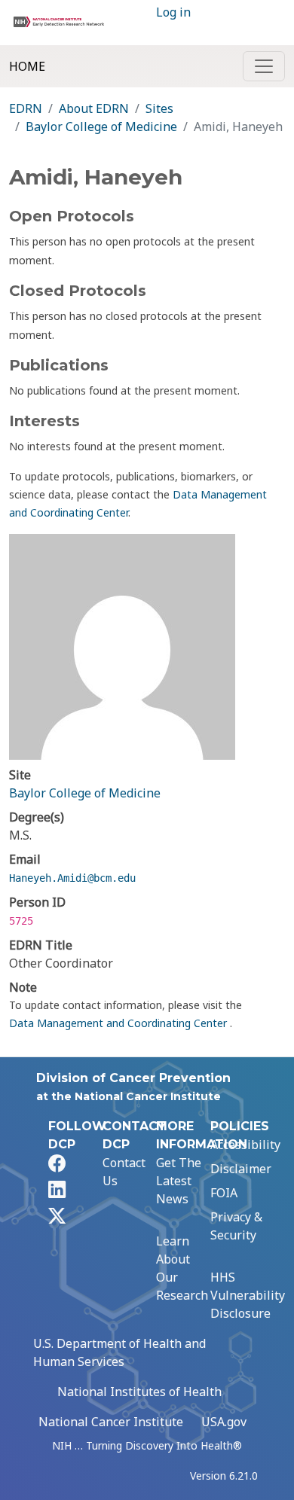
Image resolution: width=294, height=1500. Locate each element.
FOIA (223, 1192)
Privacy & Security (236, 1226)
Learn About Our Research (182, 1268)
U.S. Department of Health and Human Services (119, 1352)
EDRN (25, 108)
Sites (159, 108)
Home (27, 66)
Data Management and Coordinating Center (119, 1023)
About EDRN (94, 108)
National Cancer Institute (110, 1421)
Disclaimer (240, 1168)
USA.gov (224, 1421)
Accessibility (245, 1144)
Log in (173, 12)
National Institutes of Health (139, 1391)
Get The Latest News (178, 1180)
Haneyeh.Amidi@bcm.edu (72, 878)
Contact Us (124, 1171)
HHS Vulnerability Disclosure (247, 1295)
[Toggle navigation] (264, 66)
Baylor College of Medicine (101, 126)
